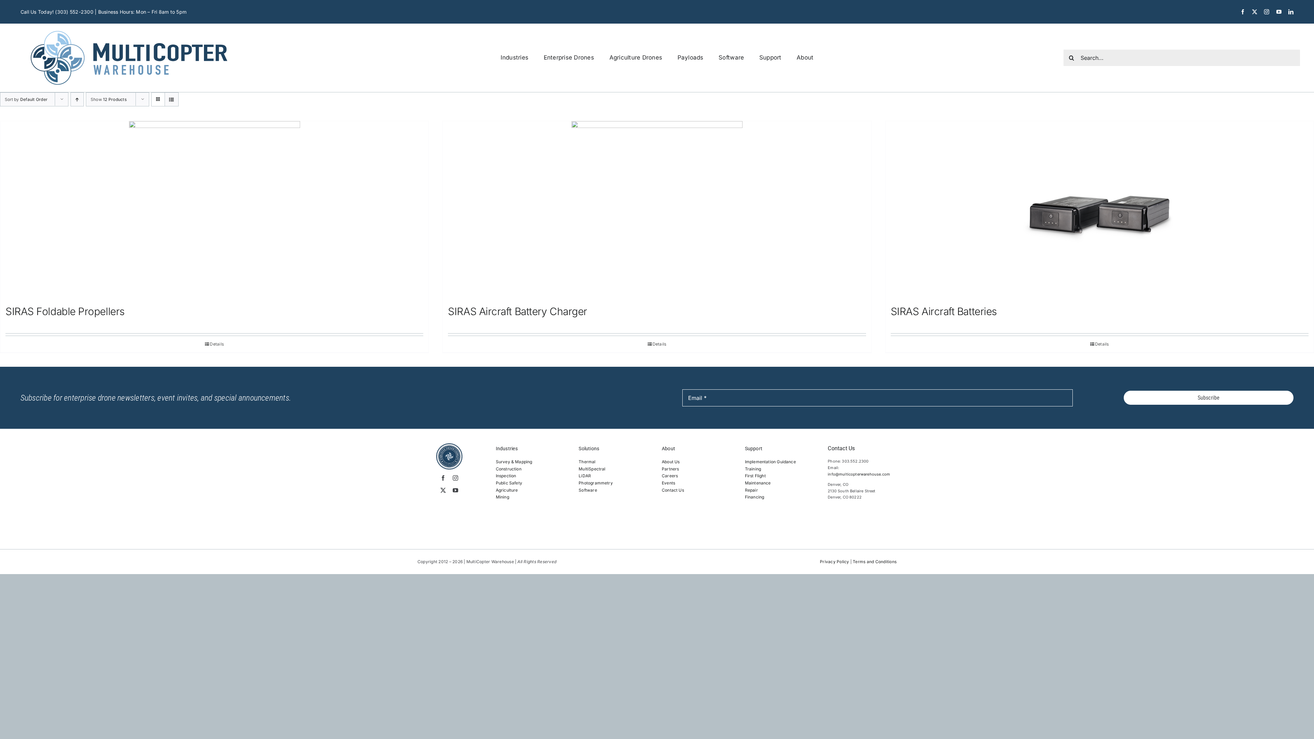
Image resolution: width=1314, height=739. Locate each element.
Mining (502, 497)
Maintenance (758, 482)
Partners (670, 468)
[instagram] (1266, 11)
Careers (670, 475)
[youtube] (1278, 11)
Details (217, 344)
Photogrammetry (596, 482)
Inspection (506, 475)
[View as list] (171, 99)
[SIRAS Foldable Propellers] (214, 210)
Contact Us (673, 490)
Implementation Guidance (770, 461)
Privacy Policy (834, 561)
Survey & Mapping (514, 461)
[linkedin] (1290, 11)
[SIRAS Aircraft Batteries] (1100, 210)
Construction (508, 468)
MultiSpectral (592, 468)
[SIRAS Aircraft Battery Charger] (657, 210)
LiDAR (585, 475)
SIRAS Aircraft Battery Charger (517, 311)
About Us (671, 461)
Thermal (587, 461)
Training (753, 468)
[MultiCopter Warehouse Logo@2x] (129, 26)
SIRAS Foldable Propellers (65, 311)
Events (668, 482)
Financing (754, 497)
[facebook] (1242, 11)
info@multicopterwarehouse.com (859, 474)
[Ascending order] (77, 99)
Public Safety (509, 482)
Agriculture (507, 490)
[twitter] (1254, 11)
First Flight (755, 475)
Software (588, 490)
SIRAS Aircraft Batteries (944, 311)
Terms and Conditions (875, 561)
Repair (751, 490)
